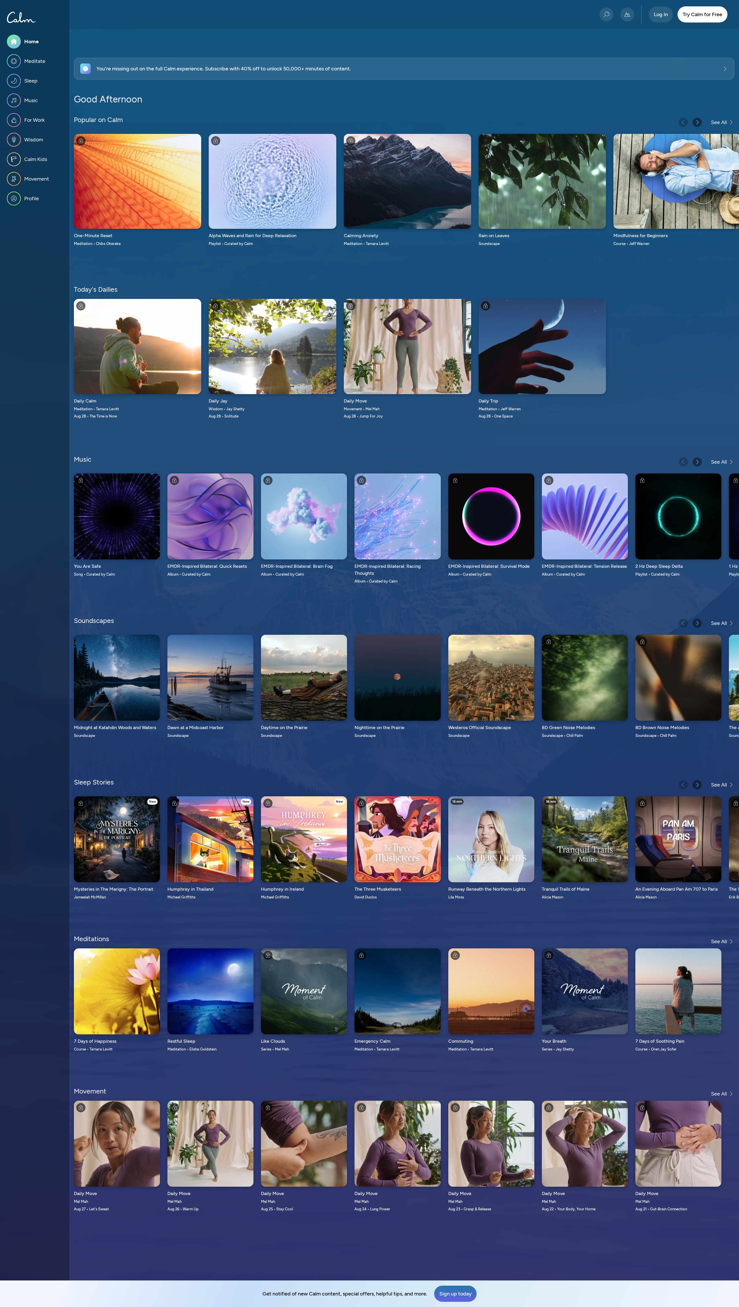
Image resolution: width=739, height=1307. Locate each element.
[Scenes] (627, 14)
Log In (661, 14)
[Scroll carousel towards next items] (697, 122)
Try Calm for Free (702, 14)
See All (719, 122)
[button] (404, 69)
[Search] (606, 14)
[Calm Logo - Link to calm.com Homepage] (21, 17)
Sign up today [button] (455, 1294)
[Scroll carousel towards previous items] (683, 122)
